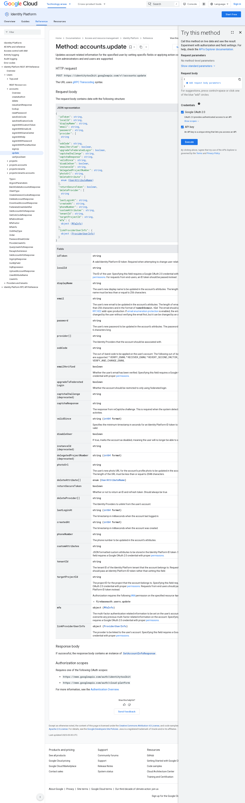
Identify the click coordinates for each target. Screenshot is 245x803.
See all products (57, 755)
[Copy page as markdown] (141, 47)
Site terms (82, 789)
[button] (22, 67)
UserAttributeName (80, 180)
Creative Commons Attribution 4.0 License (139, 725)
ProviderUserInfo (83, 233)
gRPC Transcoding (83, 82)
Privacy (70, 789)
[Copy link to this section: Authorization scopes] (91, 663)
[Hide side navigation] (40, 797)
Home (59, 38)
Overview (9, 21)
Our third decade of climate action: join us (136, 789)
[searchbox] (22, 32)
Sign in (237, 4)
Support (102, 760)
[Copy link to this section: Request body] (80, 92)
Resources (60, 21)
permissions (99, 277)
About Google (56, 789)
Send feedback (127, 711)
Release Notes (105, 766)
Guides (25, 21)
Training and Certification (160, 776)
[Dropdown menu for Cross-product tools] (106, 4)
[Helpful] (124, 704)
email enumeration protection (143, 311)
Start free (231, 14)
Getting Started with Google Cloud (164, 760)
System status (105, 771)
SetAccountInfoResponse (139, 653)
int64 (107, 418)
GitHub (150, 755)
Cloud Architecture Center (160, 771)
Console (192, 4)
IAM (133, 595)
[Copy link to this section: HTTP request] (80, 69)
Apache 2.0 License (58, 729)
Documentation (73, 38)
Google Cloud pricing (59, 760)
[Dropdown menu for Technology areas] (71, 4)
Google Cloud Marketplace (62, 766)
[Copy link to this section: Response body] (82, 647)
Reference (42, 21)
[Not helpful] (129, 704)
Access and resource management (102, 38)
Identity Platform (23, 14)
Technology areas (57, 4)
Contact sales (56, 771)
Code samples (154, 766)
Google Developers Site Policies (102, 729)
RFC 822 (97, 311)
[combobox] (163, 4)
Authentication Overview (105, 689)
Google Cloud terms (101, 789)
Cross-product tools (90, 4)
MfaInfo (76, 223)
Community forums (108, 755)
